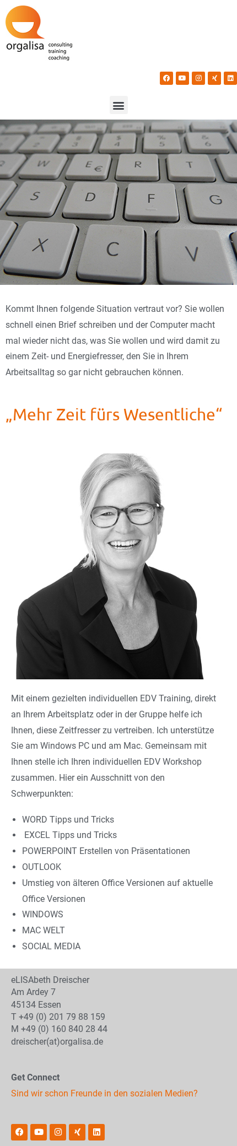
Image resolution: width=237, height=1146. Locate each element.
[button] (119, 105)
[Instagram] (198, 78)
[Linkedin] (230, 78)
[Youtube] (182, 78)
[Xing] (214, 78)
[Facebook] (166, 78)
